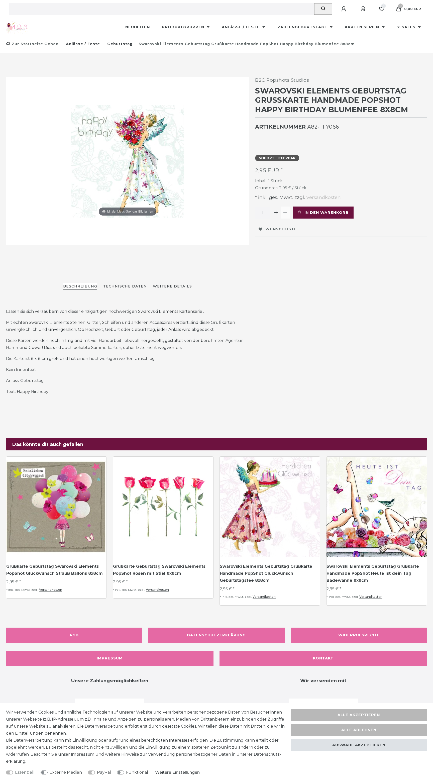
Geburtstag (119, 44)
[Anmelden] (344, 9)
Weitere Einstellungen (177, 772)
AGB (74, 635)
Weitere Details (172, 286)
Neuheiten (137, 27)
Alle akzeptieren (359, 715)
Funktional (137, 772)
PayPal (104, 772)
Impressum (110, 658)
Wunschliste (281, 229)
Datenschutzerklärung (216, 635)
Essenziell (25, 772)
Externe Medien (66, 772)
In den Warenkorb (326, 212)
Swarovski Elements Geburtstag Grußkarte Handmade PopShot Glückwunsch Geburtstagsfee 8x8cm (266, 573)
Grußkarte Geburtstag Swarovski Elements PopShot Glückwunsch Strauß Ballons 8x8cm (54, 570)
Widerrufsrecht (358, 635)
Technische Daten (125, 286)
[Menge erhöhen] (276, 213)
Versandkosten (323, 197)
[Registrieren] (364, 9)
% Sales (407, 27)
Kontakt (323, 658)
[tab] (80, 286)
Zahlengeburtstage (303, 27)
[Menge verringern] (285, 213)
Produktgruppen (183, 27)
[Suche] (323, 9)
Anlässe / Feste (241, 27)
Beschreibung (80, 286)
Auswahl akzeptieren (358, 745)
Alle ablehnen (358, 730)
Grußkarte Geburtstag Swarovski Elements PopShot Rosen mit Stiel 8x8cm (159, 570)
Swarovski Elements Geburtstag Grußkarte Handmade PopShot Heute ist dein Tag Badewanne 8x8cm (373, 573)
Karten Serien (362, 27)
